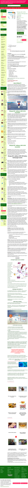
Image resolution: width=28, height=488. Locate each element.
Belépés (8, 470)
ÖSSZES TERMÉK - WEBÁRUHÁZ (3, 37)
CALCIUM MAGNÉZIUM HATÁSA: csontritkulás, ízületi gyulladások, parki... (5, 127)
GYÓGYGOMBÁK (3, 49)
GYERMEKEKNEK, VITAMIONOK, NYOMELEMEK (3, 47)
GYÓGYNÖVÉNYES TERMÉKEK (3, 82)
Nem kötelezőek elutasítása (16, 483)
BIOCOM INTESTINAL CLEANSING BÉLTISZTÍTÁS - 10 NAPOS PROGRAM (5, 105)
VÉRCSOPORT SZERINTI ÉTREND (5, 120)
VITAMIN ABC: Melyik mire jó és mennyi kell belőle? (5, 116)
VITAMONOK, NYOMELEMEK (2, 67)
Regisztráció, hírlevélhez (10, 469)
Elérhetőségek (1, 471)
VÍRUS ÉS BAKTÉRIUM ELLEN (3, 65)
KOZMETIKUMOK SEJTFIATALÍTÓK (3, 75)
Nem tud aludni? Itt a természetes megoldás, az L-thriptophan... (5, 148)
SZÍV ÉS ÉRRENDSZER (2, 63)
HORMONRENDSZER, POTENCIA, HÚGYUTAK (3, 58)
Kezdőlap (1, 469)
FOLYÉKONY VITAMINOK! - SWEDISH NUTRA (3, 54)
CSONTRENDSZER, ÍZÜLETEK (3, 42)
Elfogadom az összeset (24, 483)
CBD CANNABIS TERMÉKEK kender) (3, 44)
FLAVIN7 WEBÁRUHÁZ (2, 80)
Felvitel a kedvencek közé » (20, 42)
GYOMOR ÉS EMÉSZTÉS (2, 51)
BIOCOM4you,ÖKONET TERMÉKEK (3, 72)
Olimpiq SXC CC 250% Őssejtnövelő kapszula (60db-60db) (5, 194)
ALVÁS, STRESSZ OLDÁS (3, 39)
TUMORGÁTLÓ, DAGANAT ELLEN (3, 70)
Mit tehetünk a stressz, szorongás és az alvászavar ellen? (5, 143)
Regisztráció (3, 19)
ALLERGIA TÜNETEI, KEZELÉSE (12, 432)
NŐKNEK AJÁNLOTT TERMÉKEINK (3, 60)
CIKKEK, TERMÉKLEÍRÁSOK (3, 84)
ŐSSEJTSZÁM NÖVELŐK (2, 77)
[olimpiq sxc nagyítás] (17, 103)
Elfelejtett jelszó (3, 18)
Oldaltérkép (1, 472)
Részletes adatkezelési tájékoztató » (4, 486)
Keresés (3, 26)
